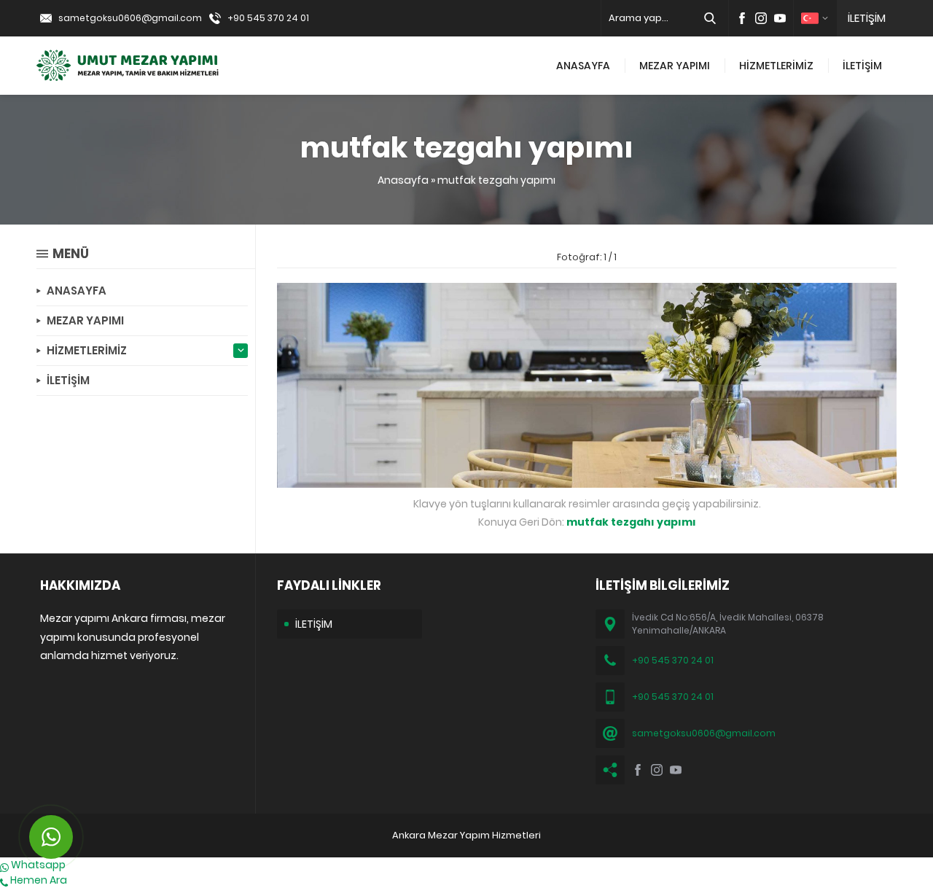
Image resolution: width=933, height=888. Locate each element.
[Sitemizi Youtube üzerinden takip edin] (780, 18)
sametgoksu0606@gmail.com (130, 18)
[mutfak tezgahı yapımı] (587, 479)
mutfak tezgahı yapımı (496, 180)
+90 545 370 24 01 (268, 18)
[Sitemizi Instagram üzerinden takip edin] (761, 18)
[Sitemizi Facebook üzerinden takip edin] (742, 18)
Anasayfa (403, 180)
